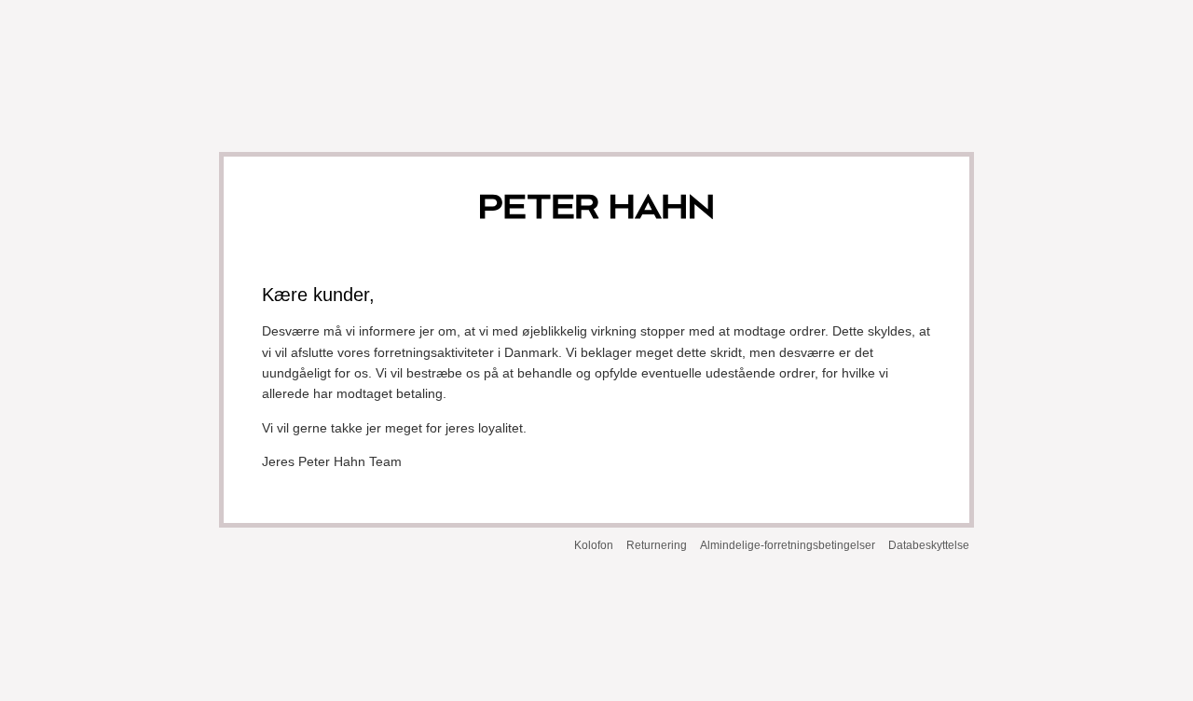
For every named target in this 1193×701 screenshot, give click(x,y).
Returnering (656, 545)
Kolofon (593, 545)
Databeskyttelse (928, 545)
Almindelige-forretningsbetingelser (787, 545)
